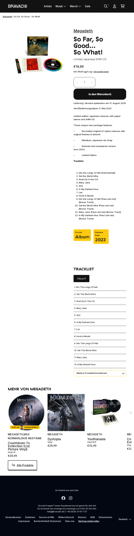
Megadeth (83, 30)
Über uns (69, 521)
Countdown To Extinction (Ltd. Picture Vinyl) (19, 446)
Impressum (24, 521)
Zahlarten (30, 517)
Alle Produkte (25, 465)
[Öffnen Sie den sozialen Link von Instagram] (70, 498)
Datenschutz (105, 517)
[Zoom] (37, 55)
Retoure (82, 517)
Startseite (7, 16)
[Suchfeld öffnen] (105, 6)
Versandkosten (100, 71)
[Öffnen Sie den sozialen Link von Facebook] (63, 498)
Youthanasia (96, 439)
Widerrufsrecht (66, 517)
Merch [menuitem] (74, 6)
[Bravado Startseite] (17, 6)
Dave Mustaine (31, 438)
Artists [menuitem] (48, 6)
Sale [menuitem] (87, 6)
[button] (100, 373)
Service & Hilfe (46, 517)
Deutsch (123, 519)
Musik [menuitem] (59, 6)
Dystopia (54, 439)
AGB (92, 517)
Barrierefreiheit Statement (47, 521)
